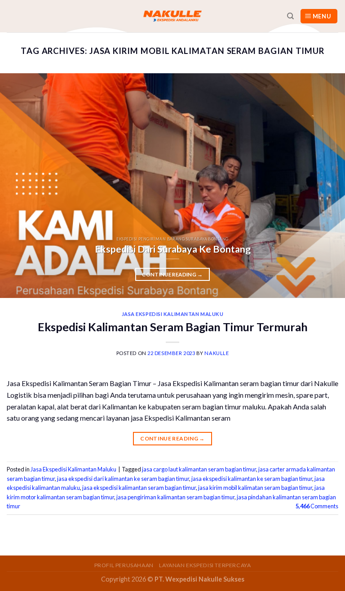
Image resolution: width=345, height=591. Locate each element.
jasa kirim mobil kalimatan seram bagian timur (255, 487)
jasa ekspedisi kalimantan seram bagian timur (139, 487)
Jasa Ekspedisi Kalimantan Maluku (173, 314)
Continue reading (172, 274)
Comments (317, 506)
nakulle (216, 353)
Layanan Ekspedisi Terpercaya (205, 565)
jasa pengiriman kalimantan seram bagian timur (175, 497)
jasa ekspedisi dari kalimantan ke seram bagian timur (123, 478)
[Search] (290, 16)
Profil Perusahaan (124, 565)
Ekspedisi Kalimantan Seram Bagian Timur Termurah (173, 326)
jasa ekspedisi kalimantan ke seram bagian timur (251, 478)
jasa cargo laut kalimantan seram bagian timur (199, 469)
